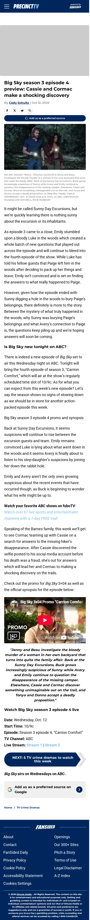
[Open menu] (6, 6)
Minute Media (24, 894)
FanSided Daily (15, 852)
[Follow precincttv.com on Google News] (79, 789)
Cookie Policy (14, 868)
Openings (62, 837)
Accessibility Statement (23, 875)
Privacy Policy (14, 860)
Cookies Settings (17, 883)
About (8, 837)
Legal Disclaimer (68, 868)
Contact (10, 844)
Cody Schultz (19, 103)
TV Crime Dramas (28, 807)
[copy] (30, 110)
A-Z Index (62, 875)
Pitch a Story (64, 852)
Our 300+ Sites (66, 844)
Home (8, 807)
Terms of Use (65, 860)
